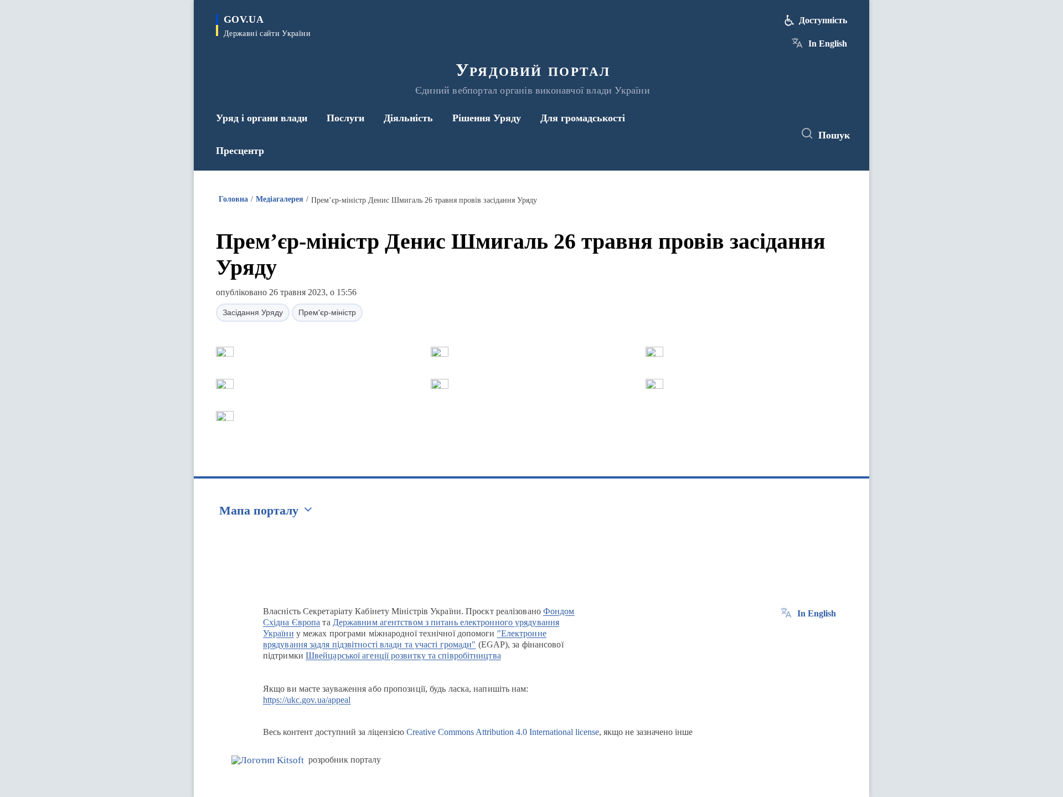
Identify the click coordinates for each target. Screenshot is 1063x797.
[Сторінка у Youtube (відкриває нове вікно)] (775, 134)
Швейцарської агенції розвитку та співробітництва (403, 655)
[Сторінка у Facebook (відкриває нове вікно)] (734, 134)
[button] (225, 352)
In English (827, 43)
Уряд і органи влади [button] (261, 118)
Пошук (834, 135)
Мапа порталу (258, 510)
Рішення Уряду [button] (486, 118)
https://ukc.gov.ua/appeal (307, 700)
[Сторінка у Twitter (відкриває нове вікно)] (755, 134)
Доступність (823, 20)
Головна (233, 199)
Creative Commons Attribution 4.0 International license (502, 732)
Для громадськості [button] (582, 118)
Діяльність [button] (408, 118)
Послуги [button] (345, 118)
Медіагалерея (279, 199)
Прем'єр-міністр (327, 312)
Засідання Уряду (253, 312)
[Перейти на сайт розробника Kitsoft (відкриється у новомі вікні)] (267, 760)
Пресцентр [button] (240, 150)
